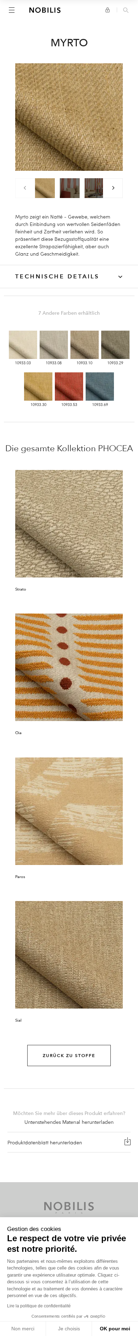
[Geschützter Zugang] (107, 9)
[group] (45, 188)
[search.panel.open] (125, 10)
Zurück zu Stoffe (69, 1055)
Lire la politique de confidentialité (39, 1305)
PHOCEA (115, 448)
